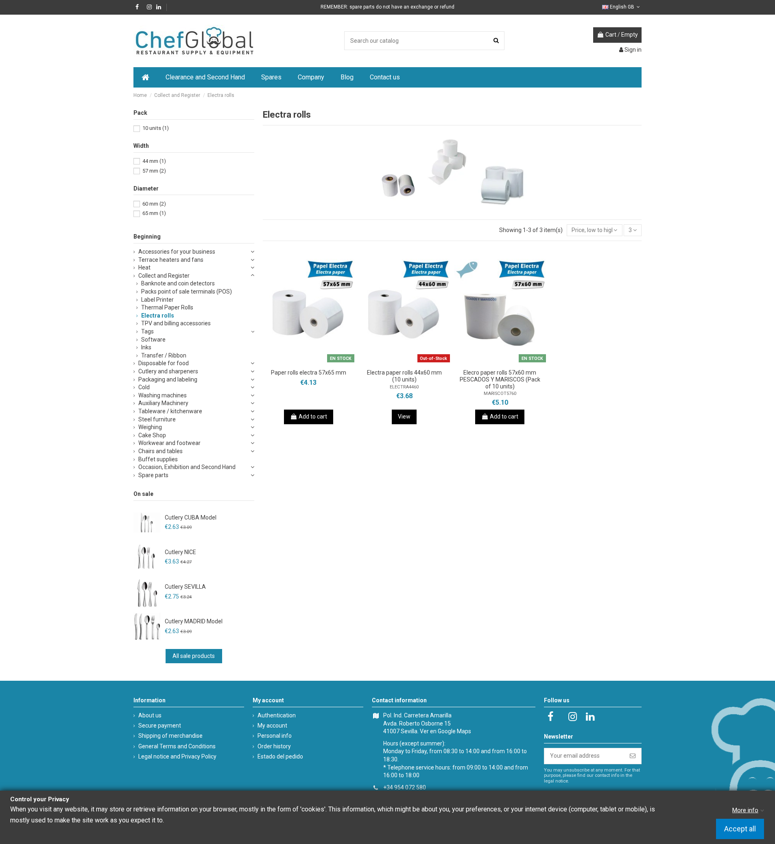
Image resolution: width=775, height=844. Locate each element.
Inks (146, 347)
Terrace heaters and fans (170, 259)
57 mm (154, 171)
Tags (147, 331)
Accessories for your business (176, 251)
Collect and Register (164, 275)
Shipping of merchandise (170, 735)
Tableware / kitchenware (170, 411)
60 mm (154, 204)
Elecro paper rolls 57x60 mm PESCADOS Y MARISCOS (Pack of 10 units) (500, 379)
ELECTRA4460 (404, 387)
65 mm (154, 213)
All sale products (193, 656)
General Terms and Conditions (177, 746)
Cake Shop (152, 435)
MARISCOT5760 (500, 393)
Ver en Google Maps (445, 731)
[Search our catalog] (496, 40)
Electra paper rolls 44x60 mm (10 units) (404, 376)
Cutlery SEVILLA (185, 586)
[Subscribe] (632, 756)
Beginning (147, 236)
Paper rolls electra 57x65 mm (308, 372)
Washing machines (162, 395)
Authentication (277, 715)
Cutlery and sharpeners (168, 371)
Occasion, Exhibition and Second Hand (187, 467)
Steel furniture (157, 419)
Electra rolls (157, 315)
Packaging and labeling (167, 379)
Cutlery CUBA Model (190, 517)
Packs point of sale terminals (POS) (186, 291)
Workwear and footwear (169, 443)
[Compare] (308, 362)
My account (272, 725)
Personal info (275, 735)
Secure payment (159, 725)
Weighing (150, 427)
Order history (274, 746)
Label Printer (157, 299)
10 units (155, 128)
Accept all (740, 829)
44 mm (154, 161)
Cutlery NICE (180, 552)
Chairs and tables (160, 451)
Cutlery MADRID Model (194, 621)
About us (150, 715)
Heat (144, 267)
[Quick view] (319, 362)
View (404, 416)
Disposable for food (163, 363)
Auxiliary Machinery (163, 403)
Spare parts (153, 475)
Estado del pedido (280, 756)
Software (153, 339)
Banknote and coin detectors (178, 283)
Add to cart (313, 416)
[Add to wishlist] (297, 362)
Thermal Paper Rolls (167, 307)
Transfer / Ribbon (163, 355)
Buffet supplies (158, 459)
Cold (144, 387)
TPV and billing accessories (176, 323)
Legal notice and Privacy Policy (177, 756)
